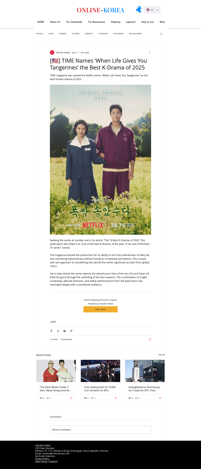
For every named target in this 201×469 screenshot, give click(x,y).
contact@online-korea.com (56, 453)
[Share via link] (71, 331)
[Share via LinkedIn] (64, 331)
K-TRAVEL (62, 34)
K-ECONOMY (118, 34)
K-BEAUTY (89, 34)
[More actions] (149, 52)
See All (162, 354)
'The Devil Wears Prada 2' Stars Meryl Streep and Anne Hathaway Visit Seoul (56, 388)
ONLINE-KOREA (135, 34)
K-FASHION (103, 34)
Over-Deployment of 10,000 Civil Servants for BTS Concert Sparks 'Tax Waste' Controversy (100, 388)
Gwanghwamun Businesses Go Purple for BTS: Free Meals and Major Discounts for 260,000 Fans (144, 388)
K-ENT (51, 34)
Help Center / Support (46, 461)
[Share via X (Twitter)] (58, 331)
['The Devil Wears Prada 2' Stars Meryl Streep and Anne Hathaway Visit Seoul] (56, 371)
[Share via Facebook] (51, 331)
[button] (161, 34)
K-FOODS (75, 34)
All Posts (39, 34)
